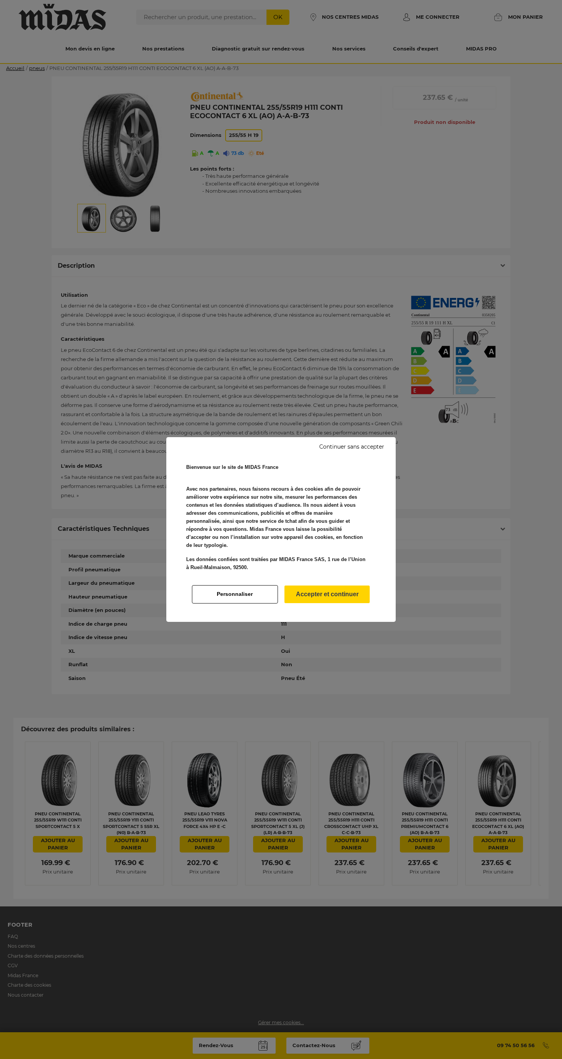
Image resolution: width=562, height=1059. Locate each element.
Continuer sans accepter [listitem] (351, 446)
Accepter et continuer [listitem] (327, 594)
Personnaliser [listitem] (235, 594)
